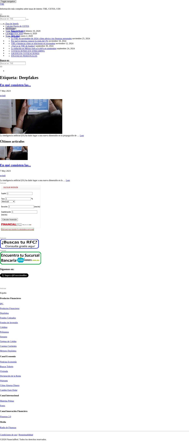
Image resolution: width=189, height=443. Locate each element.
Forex (2, 405)
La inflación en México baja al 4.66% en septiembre (33, 48)
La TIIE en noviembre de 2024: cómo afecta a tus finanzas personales (41, 38)
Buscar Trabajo (6, 366)
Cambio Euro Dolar (8, 390)
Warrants (4, 380)
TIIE (2, 4)
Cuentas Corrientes (8, 346)
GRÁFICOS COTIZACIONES (25, 53)
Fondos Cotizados (8, 318)
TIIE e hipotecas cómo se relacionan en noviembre (33, 43)
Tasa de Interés (12, 23)
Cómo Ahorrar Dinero (9, 385)
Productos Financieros (9, 308)
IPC (1, 304)
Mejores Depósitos (8, 351)
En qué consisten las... (15, 85)
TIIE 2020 (15, 36)
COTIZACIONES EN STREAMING (28, 51)
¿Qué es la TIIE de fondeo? (23, 46)
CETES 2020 (17, 33)
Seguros (3, 337)
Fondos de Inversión (9, 322)
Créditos (3, 327)
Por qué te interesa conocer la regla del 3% (29, 41)
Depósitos (4, 313)
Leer (82, 135)
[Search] (27, 19)
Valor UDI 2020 (18, 31)
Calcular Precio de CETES (17, 26)
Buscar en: (4, 16)
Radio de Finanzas (8, 427)
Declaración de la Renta (10, 376)
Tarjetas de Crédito (8, 341)
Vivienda (4, 371)
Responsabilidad (26, 435)
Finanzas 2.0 (5, 416)
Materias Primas (7, 401)
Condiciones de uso (8, 435)
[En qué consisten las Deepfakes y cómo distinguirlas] (31, 133)
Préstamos (4, 332)
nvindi (3, 95)
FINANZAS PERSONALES (24, 56)
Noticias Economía (8, 362)
